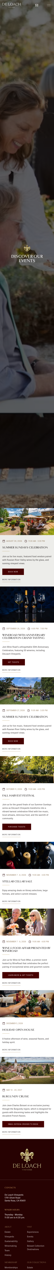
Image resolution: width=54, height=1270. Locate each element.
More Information (11, 579)
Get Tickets (13, 662)
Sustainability (11, 1241)
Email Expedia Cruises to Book (23, 1124)
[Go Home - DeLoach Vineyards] (11, 5)
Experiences (33, 1232)
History (8, 1255)
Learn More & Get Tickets (20, 975)
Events (30, 1236)
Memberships (11, 1267)
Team (7, 1250)
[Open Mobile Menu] (49, 5)
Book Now (13, 572)
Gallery (30, 1241)
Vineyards (9, 1236)
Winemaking (11, 1246)
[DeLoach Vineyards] (27, 1159)
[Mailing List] (37, 5)
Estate (8, 1232)
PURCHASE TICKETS (16, 827)
